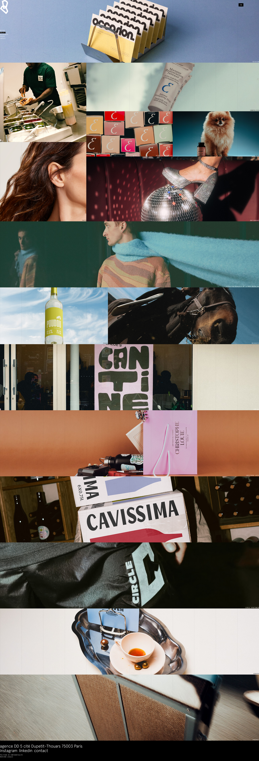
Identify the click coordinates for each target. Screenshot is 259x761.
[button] (241, 4)
